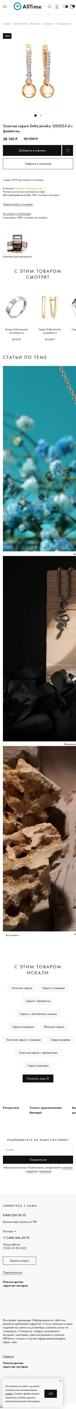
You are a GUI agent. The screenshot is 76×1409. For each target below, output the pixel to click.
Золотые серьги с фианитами (38, 1053)
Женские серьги (54, 1027)
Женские (35, 23)
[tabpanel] (38, 71)
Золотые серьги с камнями (23, 1040)
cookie (9, 1393)
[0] (64, 6)
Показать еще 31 (38, 1078)
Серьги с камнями (53, 988)
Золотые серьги (21, 988)
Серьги (7, 23)
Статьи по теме (25, 357)
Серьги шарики (60, 1040)
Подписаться (38, 1160)
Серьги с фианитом (38, 1001)
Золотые (48, 23)
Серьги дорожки (38, 1066)
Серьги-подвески (23, 1027)
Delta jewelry (20, 23)
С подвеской (63, 23)
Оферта (8, 1356)
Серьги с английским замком (38, 1014)
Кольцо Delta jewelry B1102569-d (16, 331)
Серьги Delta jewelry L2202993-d (49, 331)
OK (51, 1394)
